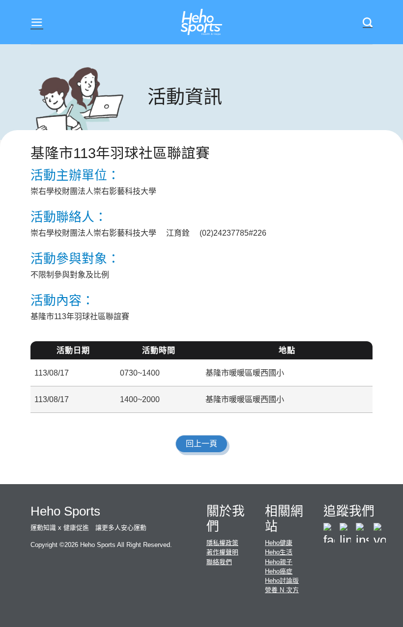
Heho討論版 (282, 580)
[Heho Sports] (201, 22)
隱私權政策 (222, 542)
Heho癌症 (278, 571)
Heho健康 (278, 542)
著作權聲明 (222, 552)
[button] (36, 22)
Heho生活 (278, 552)
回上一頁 (201, 443)
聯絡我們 (219, 562)
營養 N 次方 (282, 590)
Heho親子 (278, 562)
